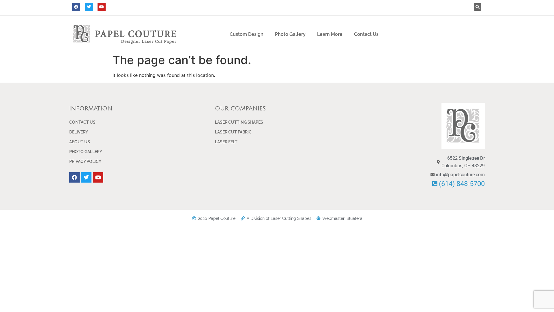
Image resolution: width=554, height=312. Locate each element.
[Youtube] (102, 7)
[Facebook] (76, 7)
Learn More (329, 34)
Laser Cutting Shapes (239, 122)
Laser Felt (226, 142)
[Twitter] (89, 7)
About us (79, 142)
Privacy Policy (85, 161)
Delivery (78, 132)
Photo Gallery (290, 34)
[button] (477, 7)
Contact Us (366, 34)
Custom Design (246, 34)
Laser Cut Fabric (233, 132)
